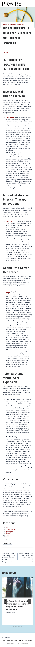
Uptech (7, 536)
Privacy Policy (28, 640)
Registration (14, 640)
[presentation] (17, 587)
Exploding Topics (10, 531)
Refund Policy (10, 643)
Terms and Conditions (22, 643)
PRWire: (5, 52)
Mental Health (7, 543)
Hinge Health (10, 221)
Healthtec (19, 540)
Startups (13, 24)
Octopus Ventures (10, 529)
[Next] (29, 601)
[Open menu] (31, 3)
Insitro (8, 292)
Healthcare (6, 24)
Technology (20, 24)
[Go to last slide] (5, 601)
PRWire (6, 48)
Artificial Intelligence (9, 540)
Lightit (7, 527)
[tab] (13, 626)
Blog (4, 640)
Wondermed (10, 117)
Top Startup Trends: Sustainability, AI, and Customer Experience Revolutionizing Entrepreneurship (8, 556)
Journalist (21, 640)
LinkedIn (7, 534)
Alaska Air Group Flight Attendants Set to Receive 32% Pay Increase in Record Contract (26, 556)
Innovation (27, 540)
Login (8, 640)
